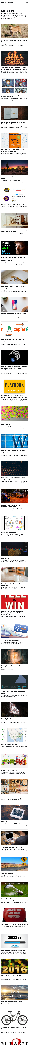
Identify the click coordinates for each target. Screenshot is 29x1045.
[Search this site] (25, 2)
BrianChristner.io (7, 2)
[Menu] (27, 2)
